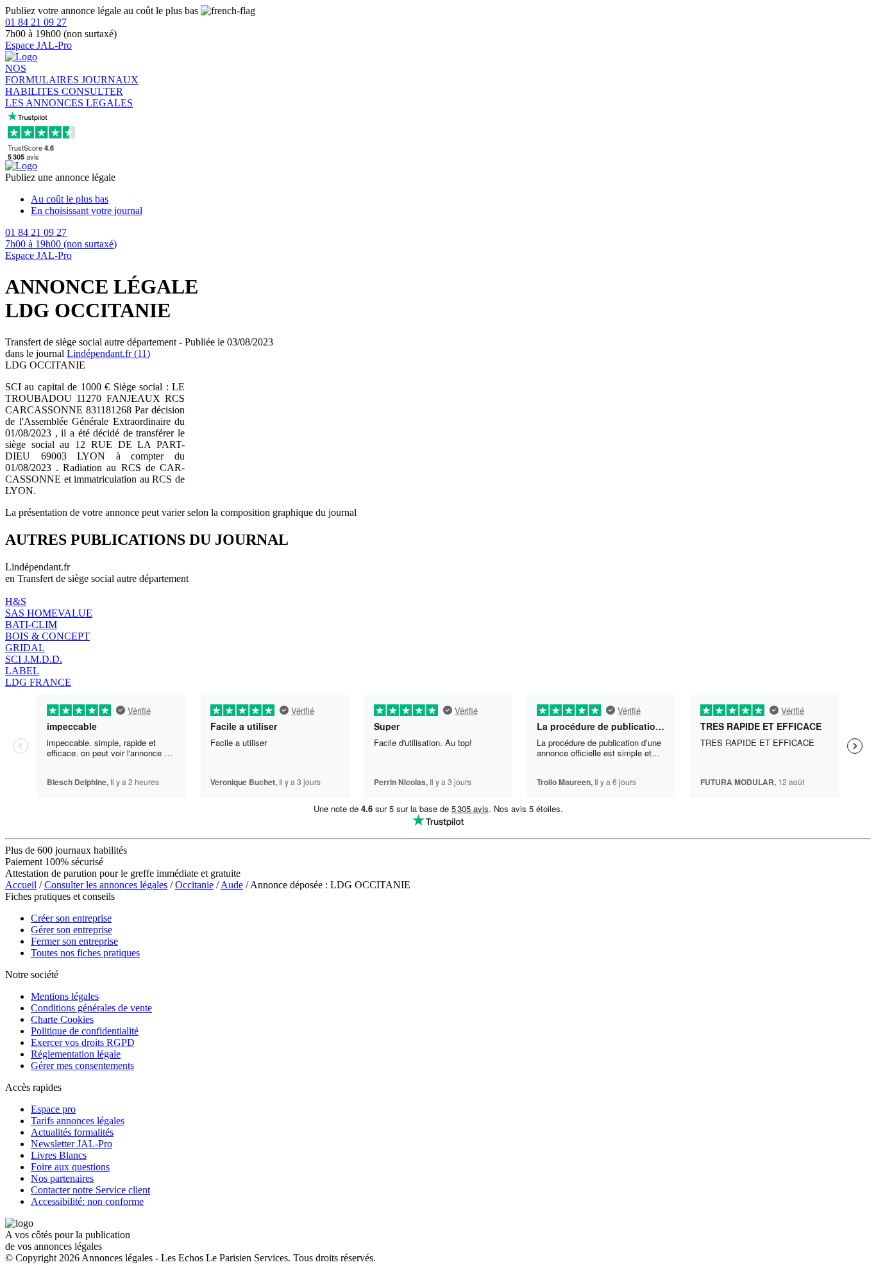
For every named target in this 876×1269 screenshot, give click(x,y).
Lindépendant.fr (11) (108, 353)
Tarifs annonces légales (77, 1120)
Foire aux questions (70, 1166)
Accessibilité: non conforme (87, 1201)
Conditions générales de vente (91, 1007)
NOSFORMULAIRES (43, 74)
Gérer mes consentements (82, 1065)
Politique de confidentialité (85, 1030)
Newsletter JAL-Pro (71, 1143)
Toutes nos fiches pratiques (85, 952)
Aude (232, 884)
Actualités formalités (72, 1132)
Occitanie (194, 884)
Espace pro (53, 1109)
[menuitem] (451, 199)
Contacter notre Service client (90, 1189)
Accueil (21, 884)
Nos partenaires (62, 1178)
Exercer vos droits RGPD (83, 1042)
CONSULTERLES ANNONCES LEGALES (69, 97)
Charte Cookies (62, 1019)
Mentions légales (65, 996)
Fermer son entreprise (74, 941)
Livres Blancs (59, 1155)
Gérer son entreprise (71, 929)
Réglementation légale (76, 1054)
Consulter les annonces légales (105, 884)
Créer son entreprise (71, 918)
